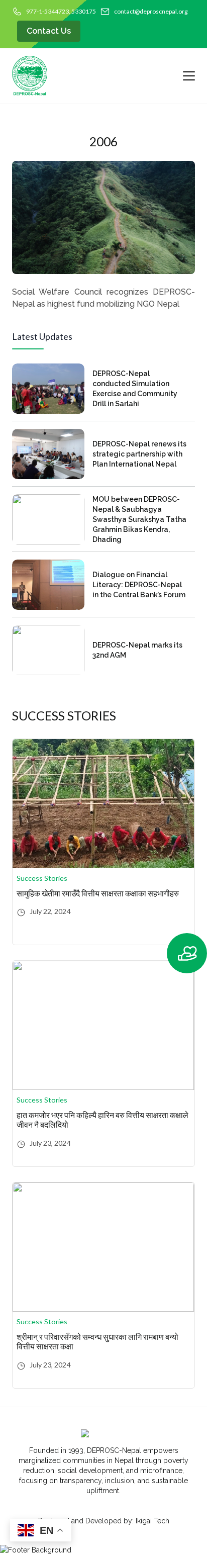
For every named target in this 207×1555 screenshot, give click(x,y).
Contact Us (49, 31)
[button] (184, 953)
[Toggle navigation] (185, 76)
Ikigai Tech (152, 1521)
